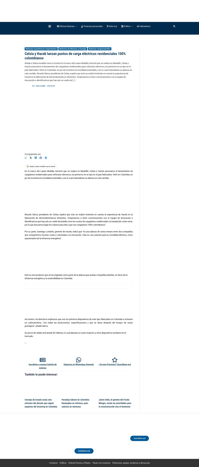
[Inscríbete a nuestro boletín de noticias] (42, 360)
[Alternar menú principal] (50, 26)
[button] (67, 26)
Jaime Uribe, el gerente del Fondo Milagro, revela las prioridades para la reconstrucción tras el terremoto (115, 403)
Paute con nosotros (101, 463)
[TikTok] (46, 440)
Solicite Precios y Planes (79, 463)
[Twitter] (33, 440)
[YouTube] (50, 440)
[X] (30, 158)
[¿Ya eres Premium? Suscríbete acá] (115, 360)
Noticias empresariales (99, 49)
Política (63, 463)
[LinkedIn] (36, 158)
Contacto (53, 463)
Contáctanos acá (84, 451)
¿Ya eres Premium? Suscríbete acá (115, 364)
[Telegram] (46, 158)
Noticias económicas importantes (41, 49)
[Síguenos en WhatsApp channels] (79, 360)
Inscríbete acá (139, 438)
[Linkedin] (37, 440)
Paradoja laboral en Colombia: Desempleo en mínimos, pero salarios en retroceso (76, 403)
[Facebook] (41, 158)
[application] (76, 26)
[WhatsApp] (26, 158)
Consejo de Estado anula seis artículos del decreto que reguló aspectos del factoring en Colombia (41, 403)
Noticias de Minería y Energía (72, 49)
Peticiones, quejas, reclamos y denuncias (131, 463)
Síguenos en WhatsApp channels (79, 364)
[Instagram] (41, 440)
